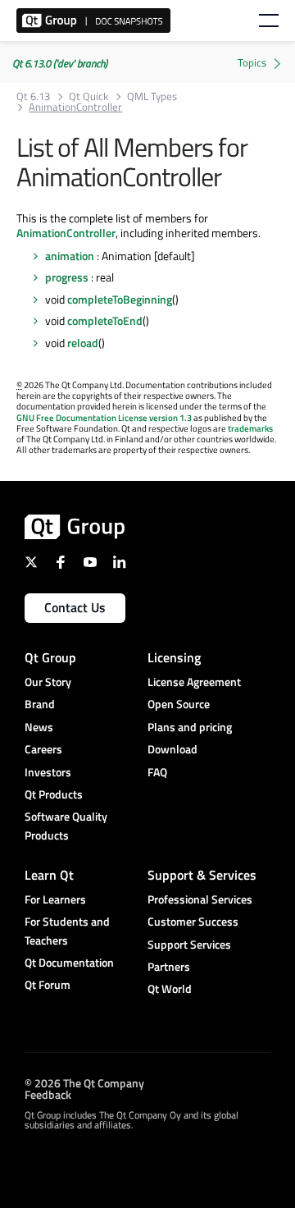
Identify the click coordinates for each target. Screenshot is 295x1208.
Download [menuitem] (172, 748)
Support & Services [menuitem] (202, 875)
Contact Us (75, 607)
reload (82, 342)
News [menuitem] (39, 726)
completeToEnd (105, 320)
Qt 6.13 (33, 96)
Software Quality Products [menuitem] (66, 825)
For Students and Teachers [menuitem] (67, 930)
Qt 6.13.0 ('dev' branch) (59, 63)
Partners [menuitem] (169, 966)
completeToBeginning (119, 299)
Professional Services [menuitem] (200, 899)
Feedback (48, 1094)
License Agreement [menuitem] (194, 681)
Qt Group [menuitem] (50, 657)
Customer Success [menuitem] (193, 921)
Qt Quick (88, 96)
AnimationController (66, 232)
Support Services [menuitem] (189, 944)
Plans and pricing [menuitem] (190, 726)
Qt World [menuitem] (170, 988)
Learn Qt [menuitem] (49, 875)
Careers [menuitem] (43, 748)
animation (69, 255)
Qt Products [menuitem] (54, 794)
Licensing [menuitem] (174, 657)
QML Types (152, 96)
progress (66, 277)
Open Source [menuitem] (179, 703)
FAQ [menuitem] (157, 771)
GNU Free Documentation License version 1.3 (104, 417)
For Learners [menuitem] (55, 899)
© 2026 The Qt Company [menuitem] (84, 1082)
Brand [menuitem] (40, 703)
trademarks (250, 428)
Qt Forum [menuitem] (47, 984)
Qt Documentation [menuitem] (69, 962)
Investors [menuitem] (48, 771)
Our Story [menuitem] (48, 681)
